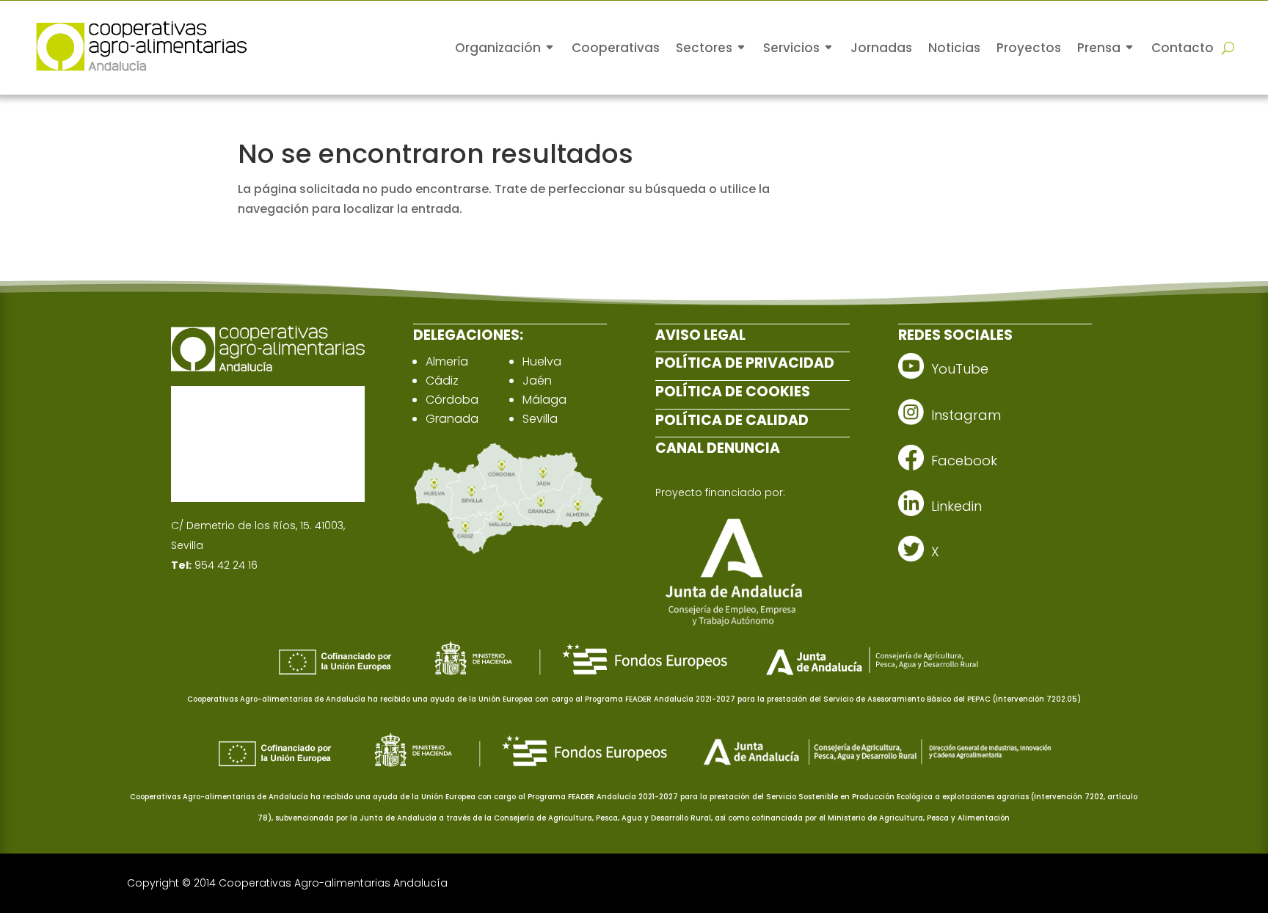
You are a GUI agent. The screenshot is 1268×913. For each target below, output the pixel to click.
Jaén (537, 380)
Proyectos (1028, 48)
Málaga (544, 399)
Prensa (1099, 48)
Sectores (704, 48)
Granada (452, 418)
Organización (498, 48)
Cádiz (442, 380)
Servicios (791, 48)
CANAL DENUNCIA (717, 448)
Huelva (541, 361)
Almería (447, 361)
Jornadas (881, 48)
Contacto (1182, 48)
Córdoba (452, 399)
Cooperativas (616, 48)
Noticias (954, 48)
